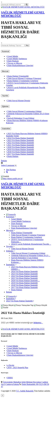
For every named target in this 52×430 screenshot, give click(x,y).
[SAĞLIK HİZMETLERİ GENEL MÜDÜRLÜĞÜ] (23, 7)
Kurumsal (5, 51)
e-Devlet (10, 365)
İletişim (4, 161)
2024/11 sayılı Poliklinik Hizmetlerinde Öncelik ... (31, 244)
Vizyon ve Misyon (14, 63)
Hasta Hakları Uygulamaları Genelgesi (22, 81)
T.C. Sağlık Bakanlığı (25, 391)
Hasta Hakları (12, 156)
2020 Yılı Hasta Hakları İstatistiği (20, 147)
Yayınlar (5, 96)
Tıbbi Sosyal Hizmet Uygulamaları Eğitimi (24, 111)
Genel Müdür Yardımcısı (17, 59)
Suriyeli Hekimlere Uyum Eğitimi (20, 118)
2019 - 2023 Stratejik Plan (17, 367)
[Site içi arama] (7, 172)
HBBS (10, 378)
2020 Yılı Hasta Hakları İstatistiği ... (25, 281)
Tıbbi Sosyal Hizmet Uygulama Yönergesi (24, 78)
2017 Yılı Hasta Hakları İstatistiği (20, 154)
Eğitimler (5, 106)
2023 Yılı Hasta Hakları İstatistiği (20, 140)
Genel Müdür (12, 56)
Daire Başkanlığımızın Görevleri (20, 65)
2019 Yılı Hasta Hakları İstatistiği (20, 149)
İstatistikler (6, 129)
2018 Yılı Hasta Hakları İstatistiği (20, 152)
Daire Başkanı (13, 61)
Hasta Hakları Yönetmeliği (18, 76)
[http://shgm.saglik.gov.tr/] (12, 178)
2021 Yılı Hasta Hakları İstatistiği (20, 145)
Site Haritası (11, 170)
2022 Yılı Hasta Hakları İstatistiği (20, 143)
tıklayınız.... (38, 322)
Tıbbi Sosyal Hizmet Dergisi (18, 101)
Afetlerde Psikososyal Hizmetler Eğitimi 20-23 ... (30, 255)
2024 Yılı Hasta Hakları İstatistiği (20, 138)
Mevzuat (5, 71)
